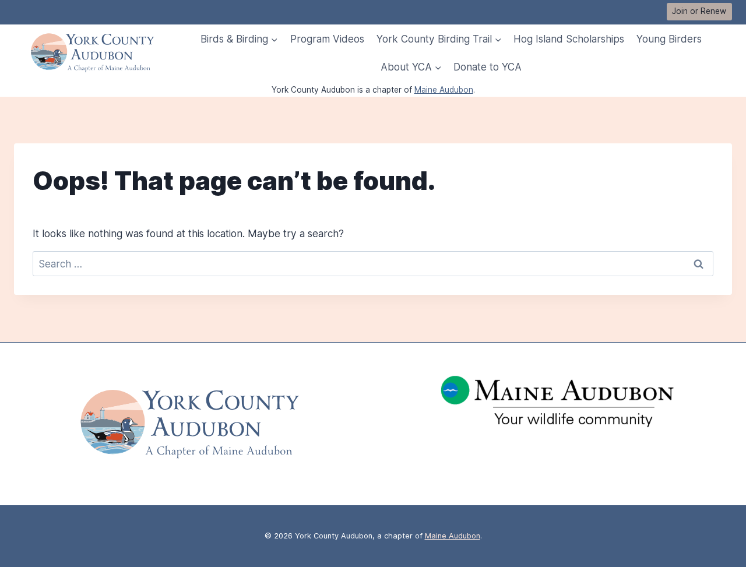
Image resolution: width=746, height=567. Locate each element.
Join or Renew (699, 11)
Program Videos (327, 39)
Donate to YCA (487, 67)
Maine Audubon (443, 89)
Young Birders (669, 39)
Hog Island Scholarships (568, 39)
